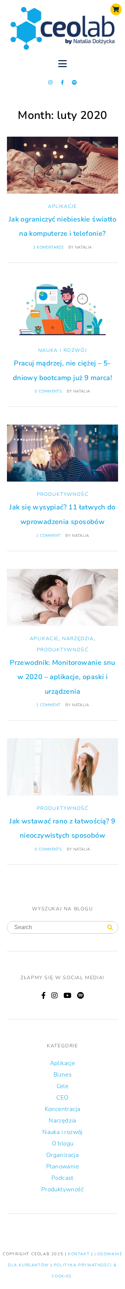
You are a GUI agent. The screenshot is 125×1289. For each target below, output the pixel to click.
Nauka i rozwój (62, 350)
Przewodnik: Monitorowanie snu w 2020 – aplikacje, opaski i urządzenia (62, 677)
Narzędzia (77, 638)
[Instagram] (51, 82)
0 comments (48, 391)
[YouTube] (68, 995)
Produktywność (63, 494)
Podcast (62, 1178)
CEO (62, 1098)
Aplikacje (62, 206)
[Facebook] (43, 995)
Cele (63, 1086)
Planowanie (62, 1166)
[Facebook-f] (62, 82)
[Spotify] (74, 82)
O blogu (63, 1143)
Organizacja (62, 1155)
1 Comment (48, 535)
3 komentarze (48, 247)
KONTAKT (79, 1254)
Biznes (62, 1075)
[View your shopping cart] (116, 9)
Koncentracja (63, 1109)
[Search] (110, 927)
